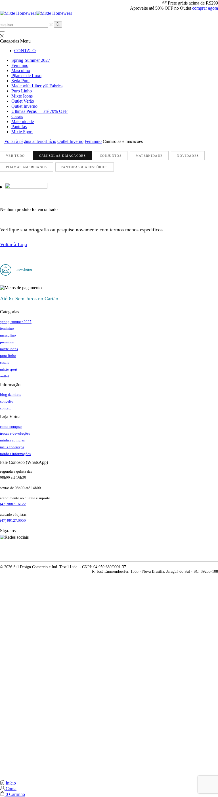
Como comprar (11, 426)
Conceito (6, 401)
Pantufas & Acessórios (84, 167)
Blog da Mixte (10, 394)
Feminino (19, 65)
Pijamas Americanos (26, 167)
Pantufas (19, 126)
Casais (17, 116)
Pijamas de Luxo (26, 75)
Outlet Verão (22, 101)
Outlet (4, 376)
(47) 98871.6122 (13, 504)
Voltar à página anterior (25, 141)
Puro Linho (21, 90)
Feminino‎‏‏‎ (93, 141)
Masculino (20, 70)
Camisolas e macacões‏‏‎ (62, 155)
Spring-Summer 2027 (30, 60)
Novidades (188, 155)
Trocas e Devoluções (15, 433)
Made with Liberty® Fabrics (36, 85)
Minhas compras (12, 440)
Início (51, 141)
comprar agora (205, 8)
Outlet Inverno (24, 106)
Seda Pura (20, 80)
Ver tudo (15, 155)
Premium (7, 342)
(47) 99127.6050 (13, 520)
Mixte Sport (22, 131)
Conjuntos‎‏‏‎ (110, 155)
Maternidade (22, 121)
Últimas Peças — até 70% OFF (39, 111)
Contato (25, 50)
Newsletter (24, 269)
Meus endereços (12, 447)
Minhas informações (15, 454)
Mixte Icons (22, 96)
